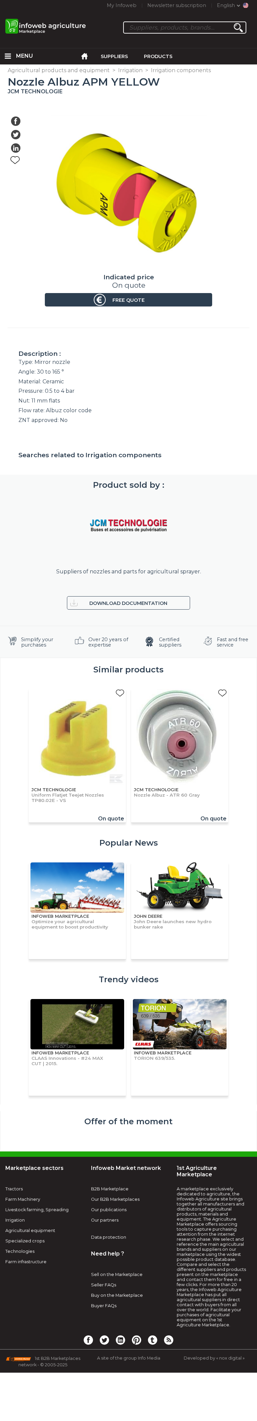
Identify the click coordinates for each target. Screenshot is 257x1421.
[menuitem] (8, 56)
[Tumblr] (152, 1339)
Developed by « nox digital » (214, 1358)
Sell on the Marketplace (117, 1274)
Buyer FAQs (103, 1305)
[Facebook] (88, 1339)
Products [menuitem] (158, 56)
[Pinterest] (136, 1339)
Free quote (128, 300)
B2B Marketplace (109, 1188)
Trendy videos (129, 979)
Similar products (128, 669)
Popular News (128, 843)
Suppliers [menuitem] (114, 56)
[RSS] (168, 1339)
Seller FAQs (103, 1284)
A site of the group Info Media (128, 1358)
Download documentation (128, 603)
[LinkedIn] (120, 1339)
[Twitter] (104, 1339)
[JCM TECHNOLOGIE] (128, 526)
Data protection (108, 1237)
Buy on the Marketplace (117, 1295)
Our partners (104, 1220)
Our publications (108, 1209)
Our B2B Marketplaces (115, 1199)
